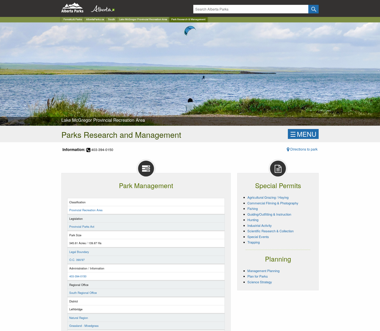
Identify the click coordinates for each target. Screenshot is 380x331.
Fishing (252, 208)
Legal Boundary (79, 252)
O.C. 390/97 (77, 260)
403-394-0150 (77, 276)
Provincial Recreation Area (85, 210)
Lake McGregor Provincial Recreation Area (143, 19)
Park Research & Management (188, 19)
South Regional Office (83, 293)
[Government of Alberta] (101, 7)
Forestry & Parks (73, 19)
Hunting (252, 219)
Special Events (258, 236)
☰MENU (303, 134)
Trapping (253, 242)
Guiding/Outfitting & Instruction (269, 214)
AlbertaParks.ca (95, 19)
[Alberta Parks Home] (75, 7)
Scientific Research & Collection (270, 231)
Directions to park (303, 149)
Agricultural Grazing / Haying (268, 197)
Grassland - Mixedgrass (84, 326)
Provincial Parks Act (81, 226)
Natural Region (78, 318)
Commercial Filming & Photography (272, 203)
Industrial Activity (259, 225)
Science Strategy (259, 282)
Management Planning (263, 270)
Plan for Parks (257, 276)
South (111, 19)
